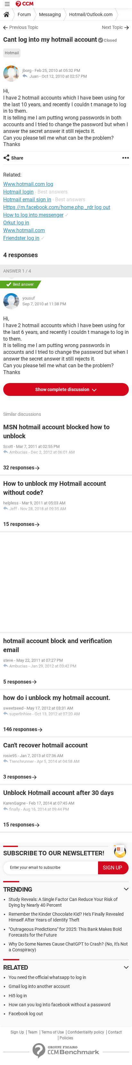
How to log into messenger (33, 215)
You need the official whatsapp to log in (47, 977)
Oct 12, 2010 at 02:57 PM (64, 76)
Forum (24, 14)
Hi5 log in (18, 995)
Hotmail (12, 53)
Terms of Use (52, 1032)
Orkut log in (16, 223)
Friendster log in (21, 238)
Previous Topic (23, 27)
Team (32, 1032)
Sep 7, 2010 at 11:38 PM (44, 303)
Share (17, 158)
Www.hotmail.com (24, 230)
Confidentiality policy (86, 1032)
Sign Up (17, 1032)
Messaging (50, 14)
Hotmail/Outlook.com (90, 14)
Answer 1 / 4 (17, 271)
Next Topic (112, 27)
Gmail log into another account (39, 986)
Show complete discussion (62, 389)
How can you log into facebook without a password (60, 1004)
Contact (115, 1032)
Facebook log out (26, 1013)
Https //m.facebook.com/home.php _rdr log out (56, 207)
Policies (66, 1038)
